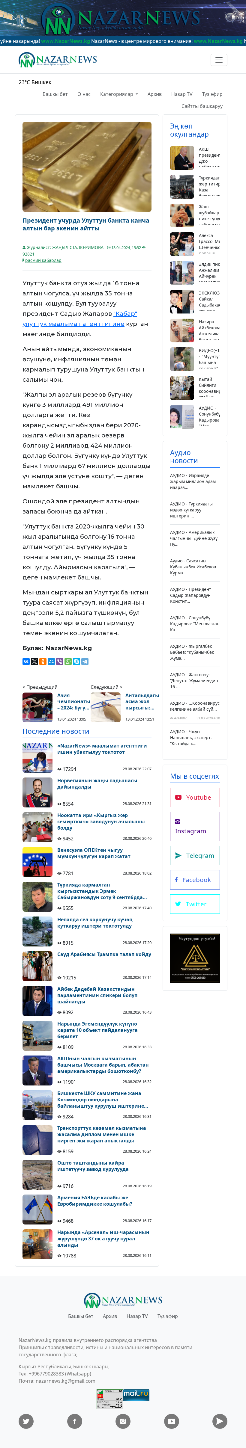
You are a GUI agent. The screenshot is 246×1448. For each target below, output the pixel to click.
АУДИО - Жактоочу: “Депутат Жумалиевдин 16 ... (194, 680)
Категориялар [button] (117, 94)
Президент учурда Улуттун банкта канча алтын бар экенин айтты (85, 224)
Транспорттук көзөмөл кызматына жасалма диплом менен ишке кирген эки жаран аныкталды (101, 1134)
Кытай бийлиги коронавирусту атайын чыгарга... (214, 391)
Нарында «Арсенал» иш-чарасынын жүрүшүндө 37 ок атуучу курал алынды (103, 1238)
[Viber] (59, 661)
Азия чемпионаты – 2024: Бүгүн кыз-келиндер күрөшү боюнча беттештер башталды (73, 701)
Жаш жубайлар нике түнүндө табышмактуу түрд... (213, 218)
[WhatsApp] (68, 661)
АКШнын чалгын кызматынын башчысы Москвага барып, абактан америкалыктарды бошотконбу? (103, 1065)
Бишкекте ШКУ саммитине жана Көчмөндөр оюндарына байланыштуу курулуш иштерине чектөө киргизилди (100, 1099)
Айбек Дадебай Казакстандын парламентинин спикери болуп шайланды (97, 995)
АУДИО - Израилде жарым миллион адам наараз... (193, 481)
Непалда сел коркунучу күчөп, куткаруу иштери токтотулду (95, 922)
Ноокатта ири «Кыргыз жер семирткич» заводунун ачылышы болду (101, 821)
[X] (34, 661)
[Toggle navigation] (219, 60)
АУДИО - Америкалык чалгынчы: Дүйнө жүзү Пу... (194, 538)
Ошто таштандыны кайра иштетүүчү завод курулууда (93, 1166)
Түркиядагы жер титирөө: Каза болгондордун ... (213, 190)
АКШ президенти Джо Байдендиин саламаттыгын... (215, 161)
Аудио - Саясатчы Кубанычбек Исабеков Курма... (193, 567)
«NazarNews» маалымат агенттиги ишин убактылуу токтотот (102, 749)
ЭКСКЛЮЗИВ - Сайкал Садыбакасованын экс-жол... (218, 302)
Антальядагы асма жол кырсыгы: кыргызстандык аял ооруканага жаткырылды (146, 701)
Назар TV (182, 94)
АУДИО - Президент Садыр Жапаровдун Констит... (190, 595)
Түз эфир (212, 94)
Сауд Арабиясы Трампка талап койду (104, 954)
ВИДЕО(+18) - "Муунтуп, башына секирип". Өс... (211, 362)
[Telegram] (84, 661)
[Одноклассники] (42, 661)
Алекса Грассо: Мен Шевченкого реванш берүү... (212, 247)
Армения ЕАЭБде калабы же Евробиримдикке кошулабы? (94, 1201)
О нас (84, 94)
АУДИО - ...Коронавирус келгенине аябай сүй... (195, 706)
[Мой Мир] (51, 661)
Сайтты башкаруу (202, 106)
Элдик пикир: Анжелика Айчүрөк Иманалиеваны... (217, 273)
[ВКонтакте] (26, 661)
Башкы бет (55, 94)
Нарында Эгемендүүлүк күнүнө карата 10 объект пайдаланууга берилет (97, 1030)
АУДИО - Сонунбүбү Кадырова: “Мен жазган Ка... (210, 423)
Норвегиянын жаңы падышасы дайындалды (97, 783)
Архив (155, 94)
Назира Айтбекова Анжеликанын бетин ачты (213, 330)
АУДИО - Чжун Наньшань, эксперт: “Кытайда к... (191, 737)
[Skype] (76, 661)
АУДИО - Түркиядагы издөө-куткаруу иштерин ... (191, 510)
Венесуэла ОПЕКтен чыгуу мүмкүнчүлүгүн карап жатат (93, 853)
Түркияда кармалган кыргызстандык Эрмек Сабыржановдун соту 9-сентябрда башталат (100, 891)
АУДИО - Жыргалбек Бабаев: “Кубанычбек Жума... (192, 652)
